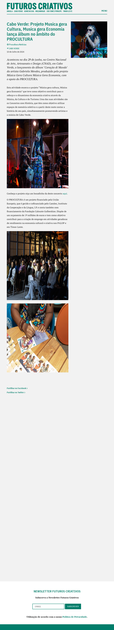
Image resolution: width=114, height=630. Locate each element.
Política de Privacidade (74, 616)
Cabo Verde (14, 48)
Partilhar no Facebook (16, 388)
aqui (65, 193)
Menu (104, 10)
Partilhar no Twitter (15, 392)
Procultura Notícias (17, 44)
